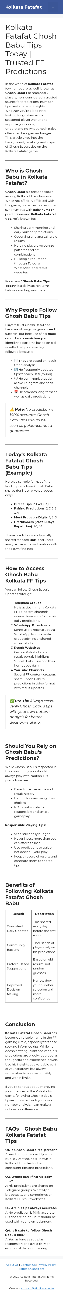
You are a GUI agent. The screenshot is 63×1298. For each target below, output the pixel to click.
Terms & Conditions (31, 1268)
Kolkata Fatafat (23, 7)
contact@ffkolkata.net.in (37, 1288)
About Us (12, 1264)
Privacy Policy (47, 1264)
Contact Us (28, 1264)
